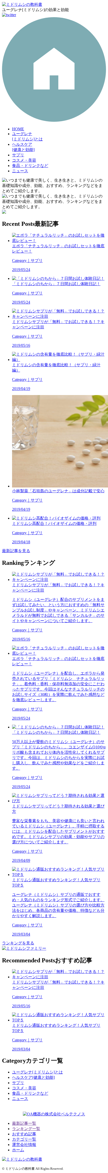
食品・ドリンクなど (30, 165)
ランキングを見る (18, 943)
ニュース (20, 171)
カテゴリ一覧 (24, 1139)
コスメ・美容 (24, 160)
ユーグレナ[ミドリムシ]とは (37, 1072)
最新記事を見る (16, 551)
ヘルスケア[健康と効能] (33, 1077)
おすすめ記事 (24, 1134)
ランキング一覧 (26, 1129)
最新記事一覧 (24, 1123)
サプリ (18, 155)
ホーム (18, 1150)
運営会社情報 (24, 1144)
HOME (18, 129)
